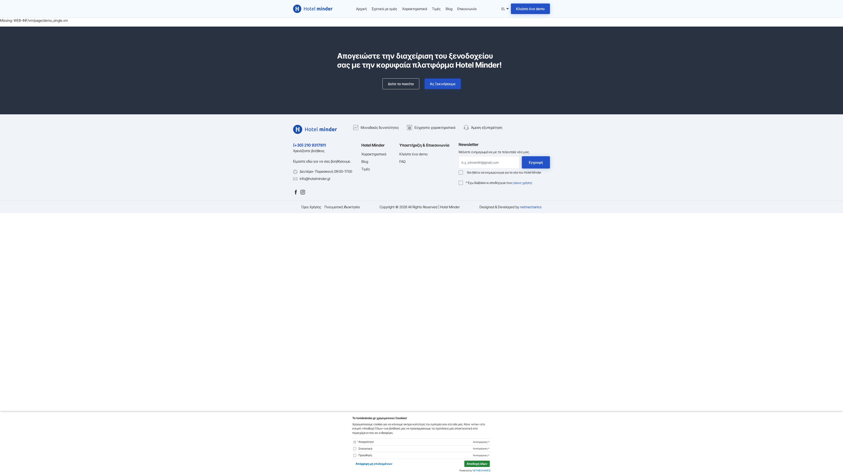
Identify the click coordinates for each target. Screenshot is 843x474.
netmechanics (531, 207)
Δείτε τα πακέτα (401, 84)
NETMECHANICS (482, 470)
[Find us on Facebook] (295, 192)
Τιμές (436, 9)
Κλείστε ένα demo (530, 9)
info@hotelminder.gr (315, 178)
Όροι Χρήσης (311, 207)
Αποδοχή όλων (477, 463)
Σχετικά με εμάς (384, 9)
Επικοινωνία (467, 9)
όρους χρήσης (522, 183)
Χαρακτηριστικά (414, 9)
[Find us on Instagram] (302, 192)
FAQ (402, 161)
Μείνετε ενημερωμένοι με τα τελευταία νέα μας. (494, 152)
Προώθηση (365, 455)
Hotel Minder (373, 145)
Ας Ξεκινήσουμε (443, 84)
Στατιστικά (365, 448)
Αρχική (361, 9)
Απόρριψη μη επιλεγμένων (374, 463)
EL (502, 9)
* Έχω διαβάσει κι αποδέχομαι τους (499, 183)
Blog (449, 9)
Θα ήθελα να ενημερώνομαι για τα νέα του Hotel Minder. (504, 172)
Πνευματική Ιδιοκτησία (342, 207)
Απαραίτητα (366, 441)
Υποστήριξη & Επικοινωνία (424, 145)
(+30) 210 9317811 (309, 145)
